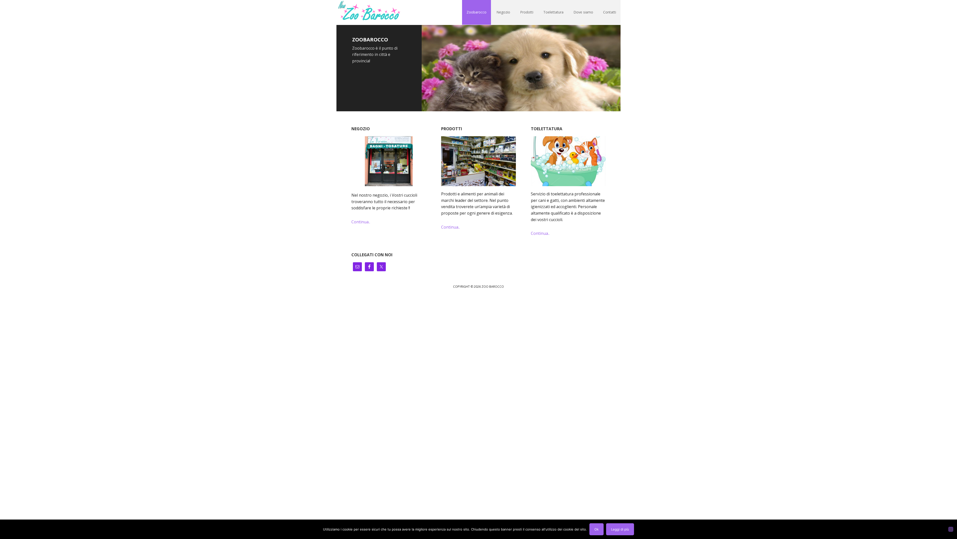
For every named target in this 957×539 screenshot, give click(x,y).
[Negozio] (388, 161)
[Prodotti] (478, 163)
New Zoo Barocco (368, 12)
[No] (950, 529)
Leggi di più (620, 529)
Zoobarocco (370, 39)
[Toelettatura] (568, 163)
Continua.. (360, 222)
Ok (596, 529)
